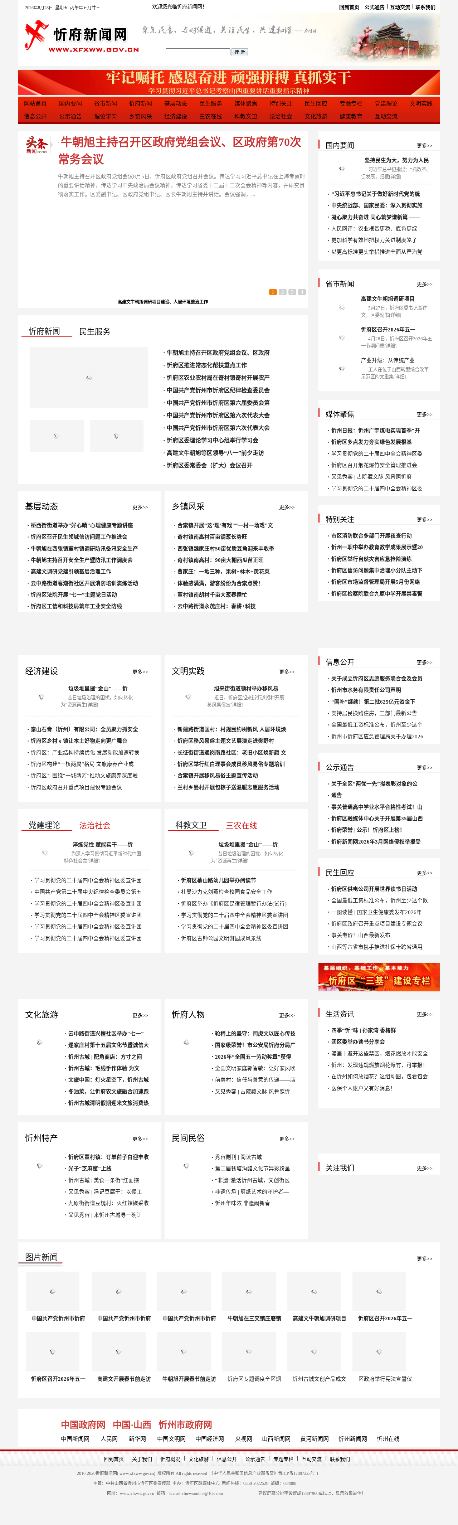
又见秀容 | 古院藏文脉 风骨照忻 (252, 1091)
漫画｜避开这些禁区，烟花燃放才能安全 (379, 1054)
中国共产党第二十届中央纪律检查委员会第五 (88, 892)
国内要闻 (70, 104)
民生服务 (210, 104)
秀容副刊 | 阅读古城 (238, 1157)
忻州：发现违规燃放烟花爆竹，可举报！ (379, 1065)
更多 (137, 507)
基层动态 (175, 104)
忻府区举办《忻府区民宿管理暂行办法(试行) (234, 904)
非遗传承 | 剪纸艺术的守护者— (252, 1192)
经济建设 (175, 116)
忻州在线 (388, 1439)
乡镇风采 (140, 116)
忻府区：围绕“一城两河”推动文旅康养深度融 (84, 775)
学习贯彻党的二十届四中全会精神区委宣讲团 (88, 880)
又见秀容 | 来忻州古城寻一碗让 (105, 1215)
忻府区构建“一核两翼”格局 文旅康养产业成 (82, 764)
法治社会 (280, 116)
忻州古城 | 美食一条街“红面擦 (103, 1180)
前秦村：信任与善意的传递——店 (255, 1080)
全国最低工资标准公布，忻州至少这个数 (379, 900)
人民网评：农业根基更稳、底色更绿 (374, 229)
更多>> (140, 672)
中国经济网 (209, 1439)
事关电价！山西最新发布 (360, 935)
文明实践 (421, 104)
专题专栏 (351, 104)
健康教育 (351, 116)
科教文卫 (245, 116)
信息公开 (35, 116)
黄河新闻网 (314, 1439)
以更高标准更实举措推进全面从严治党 (377, 252)
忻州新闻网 (352, 1439)
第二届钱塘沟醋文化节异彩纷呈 (252, 1168)
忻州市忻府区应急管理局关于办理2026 (377, 736)
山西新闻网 (276, 1439)
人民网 (109, 1439)
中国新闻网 (75, 1439)
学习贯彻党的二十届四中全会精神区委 (377, 454)
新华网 (137, 1439)
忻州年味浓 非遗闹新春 (242, 1203)
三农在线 (210, 116)
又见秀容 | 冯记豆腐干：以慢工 (105, 1192)
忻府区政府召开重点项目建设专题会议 (76, 787)
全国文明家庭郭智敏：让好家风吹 (255, 1068)
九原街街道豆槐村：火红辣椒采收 (108, 1203)
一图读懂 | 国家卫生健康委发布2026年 (376, 912)
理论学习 (105, 116)
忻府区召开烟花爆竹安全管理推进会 (374, 465)
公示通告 (70, 116)
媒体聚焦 (245, 104)
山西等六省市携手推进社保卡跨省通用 (377, 947)
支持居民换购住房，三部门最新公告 (374, 713)
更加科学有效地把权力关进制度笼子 (374, 240)
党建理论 (386, 104)
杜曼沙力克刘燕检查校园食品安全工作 (226, 892)
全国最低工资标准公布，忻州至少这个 (377, 725)
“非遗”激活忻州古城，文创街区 (252, 1180)
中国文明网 (171, 1439)
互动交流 (386, 116)
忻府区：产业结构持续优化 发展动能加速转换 (85, 753)
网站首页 (35, 104)
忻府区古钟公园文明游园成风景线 (221, 938)
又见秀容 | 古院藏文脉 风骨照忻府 (371, 477)
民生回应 (315, 104)
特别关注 (280, 104)
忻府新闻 (140, 104)
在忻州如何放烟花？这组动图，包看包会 (379, 1076)
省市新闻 (105, 104)
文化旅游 (315, 116)
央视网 (243, 1439)
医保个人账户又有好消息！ (363, 1088)
